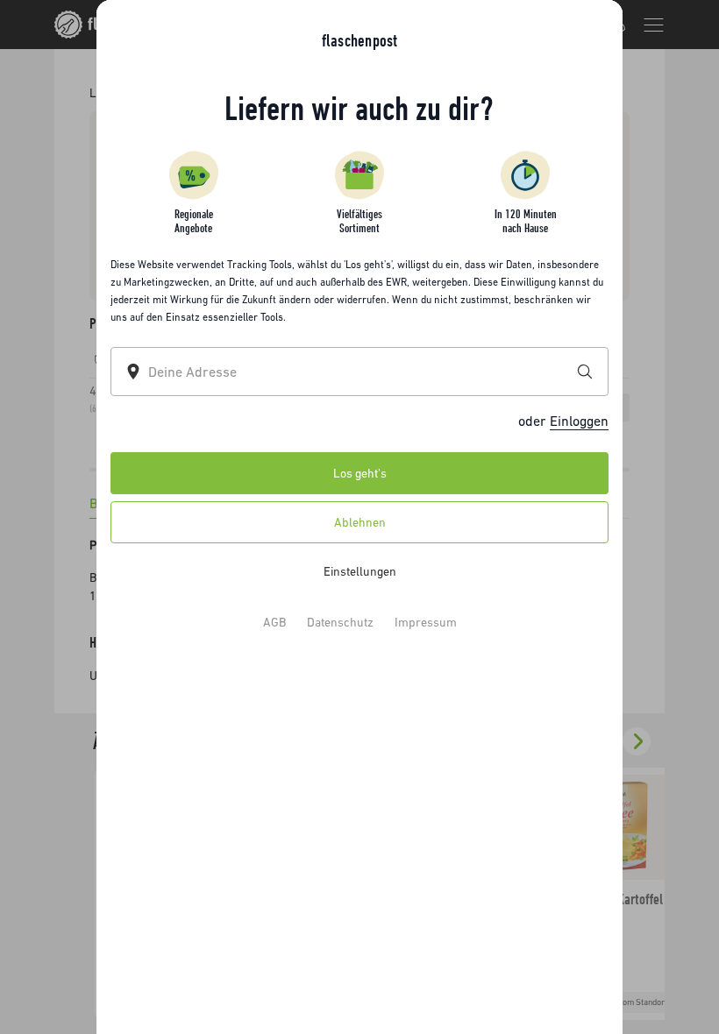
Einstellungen (360, 571)
